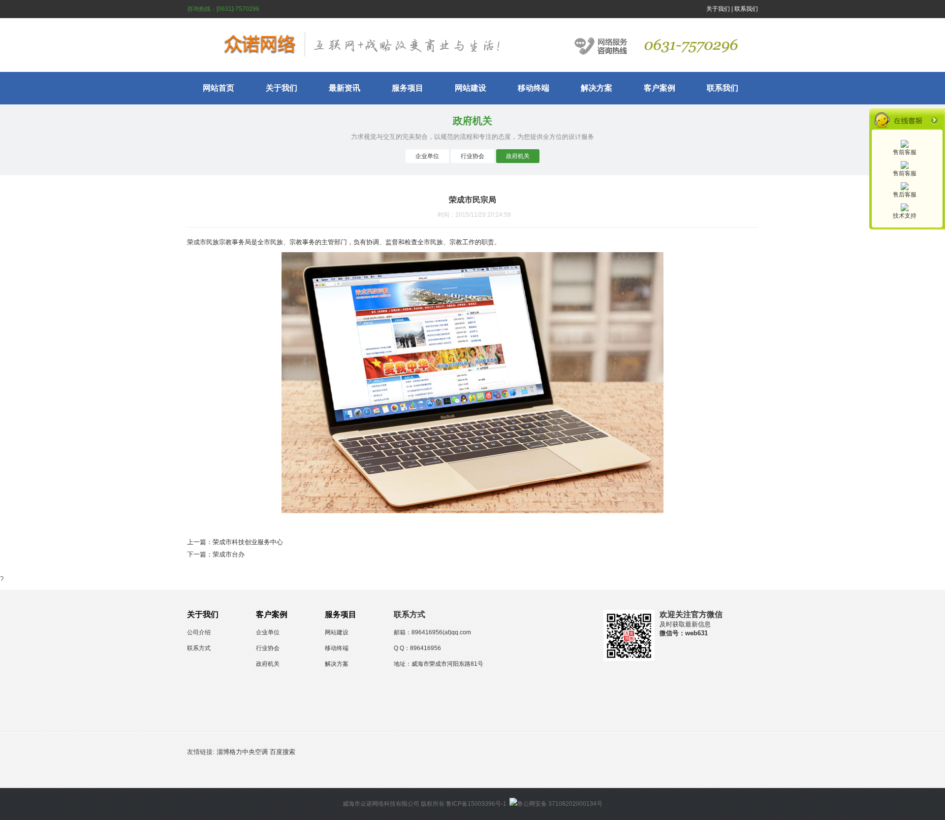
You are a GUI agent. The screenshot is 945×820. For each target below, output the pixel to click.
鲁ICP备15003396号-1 (476, 803)
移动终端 (533, 88)
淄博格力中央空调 (242, 751)
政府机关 (518, 156)
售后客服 (904, 194)
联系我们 (746, 8)
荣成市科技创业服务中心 (248, 542)
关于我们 (718, 8)
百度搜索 (282, 751)
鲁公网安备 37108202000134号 (559, 803)
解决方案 (596, 88)
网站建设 (470, 88)
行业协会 (472, 156)
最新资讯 (344, 88)
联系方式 (199, 648)
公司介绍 (199, 632)
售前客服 (904, 152)
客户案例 (659, 88)
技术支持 (904, 215)
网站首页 (218, 88)
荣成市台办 (229, 554)
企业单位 (427, 156)
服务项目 (407, 88)
